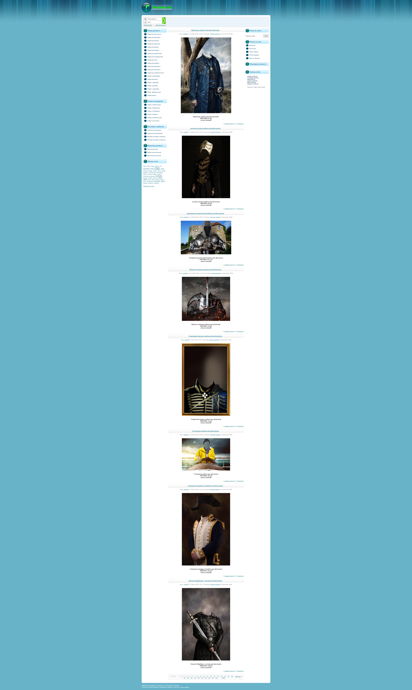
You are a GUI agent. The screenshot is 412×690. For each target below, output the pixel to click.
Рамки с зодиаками (153, 89)
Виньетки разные (152, 149)
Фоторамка (160, 172)
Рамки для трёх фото (153, 69)
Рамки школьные (152, 79)
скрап (152, 179)
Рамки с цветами (152, 86)
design (148, 166)
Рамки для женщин (153, 50)
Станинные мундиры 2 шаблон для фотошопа (205, 486)
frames (156, 166)
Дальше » (239, 676)
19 (184, 678)
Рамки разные (151, 95)
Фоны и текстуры (254, 58)
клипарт (159, 176)
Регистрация (148, 25)
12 (211, 676)
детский (154, 174)
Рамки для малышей (153, 44)
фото (144, 181)
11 (207, 676)
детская (149, 174)
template (150, 170)
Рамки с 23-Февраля (153, 111)
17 (228, 676)
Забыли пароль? (160, 25)
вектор (145, 174)
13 (214, 676)
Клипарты (252, 45)
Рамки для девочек (153, 40)
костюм (145, 177)
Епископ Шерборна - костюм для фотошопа (205, 581)
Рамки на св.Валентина (154, 117)
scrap (162, 168)
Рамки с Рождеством (153, 108)
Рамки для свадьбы (153, 63)
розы (149, 179)
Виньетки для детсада (154, 152)
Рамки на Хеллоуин (153, 121)
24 (202, 678)
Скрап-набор (152, 172)
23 (198, 678)
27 (213, 678)
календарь (152, 176)
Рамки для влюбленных (154, 53)
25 (205, 678)
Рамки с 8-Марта (152, 114)
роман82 (185, 34)
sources (145, 170)
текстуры (157, 179)
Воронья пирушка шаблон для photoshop (205, 269)
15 (221, 676)
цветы (163, 181)
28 (216, 678)
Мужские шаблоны (215, 34)
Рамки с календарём (153, 76)
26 (209, 678)
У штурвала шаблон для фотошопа (205, 431)
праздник (155, 177)
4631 (223, 678)
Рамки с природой (152, 82)
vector (159, 170)
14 (218, 676)
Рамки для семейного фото (155, 73)
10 (204, 676)
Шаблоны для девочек (154, 130)
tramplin (155, 170)
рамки (145, 179)
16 (225, 676)
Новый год (146, 172)
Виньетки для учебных (154, 155)
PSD (157, 168)
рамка (160, 178)
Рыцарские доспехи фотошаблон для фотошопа (205, 213)
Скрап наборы (253, 52)
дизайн (159, 174)
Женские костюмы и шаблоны (156, 140)
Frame (152, 166)
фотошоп (157, 181)
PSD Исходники (254, 55)
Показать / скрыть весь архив (256, 87)
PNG (152, 168)
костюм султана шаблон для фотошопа (205, 128)
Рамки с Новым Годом (154, 105)
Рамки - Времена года (154, 92)
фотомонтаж (150, 181)
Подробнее (240, 124)
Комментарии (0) (230, 124)
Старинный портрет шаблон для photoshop (205, 336)
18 (232, 676)
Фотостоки (252, 48)
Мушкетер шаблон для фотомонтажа (205, 30)
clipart (144, 166)
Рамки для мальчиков (153, 37)
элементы (156, 183)
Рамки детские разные (154, 34)
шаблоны (150, 183)
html (160, 166)
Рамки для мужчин (153, 47)
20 (188, 678)
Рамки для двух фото (153, 66)
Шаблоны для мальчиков (154, 133)
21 (191, 678)
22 (195, 678)
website (163, 170)
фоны (162, 179)
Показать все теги (148, 186)
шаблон (145, 183)
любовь (150, 177)
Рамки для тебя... (152, 60)
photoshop (146, 168)
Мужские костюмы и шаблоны (156, 136)
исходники (146, 176)
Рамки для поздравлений (155, 57)
